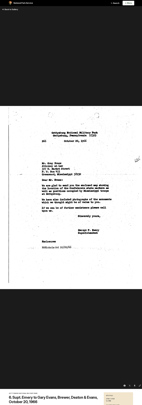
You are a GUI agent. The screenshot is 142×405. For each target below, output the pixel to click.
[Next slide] (138, 197)
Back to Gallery (11, 9)
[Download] (134, 385)
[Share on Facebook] (124, 386)
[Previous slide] (4, 197)
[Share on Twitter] (130, 386)
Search (115, 3)
